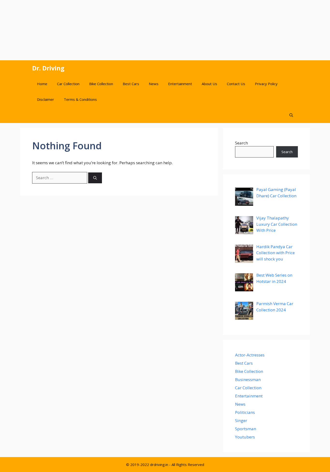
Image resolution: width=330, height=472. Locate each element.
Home (42, 83)
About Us (209, 83)
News (153, 83)
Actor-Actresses (250, 355)
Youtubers (245, 437)
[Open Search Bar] (291, 115)
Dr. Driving (48, 68)
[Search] (95, 177)
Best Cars (131, 83)
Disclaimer (45, 99)
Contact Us (236, 83)
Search (241, 143)
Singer (241, 420)
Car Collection (68, 83)
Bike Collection (101, 83)
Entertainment (180, 83)
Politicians (245, 412)
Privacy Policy (266, 83)
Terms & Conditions (80, 99)
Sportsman (245, 428)
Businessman (248, 379)
